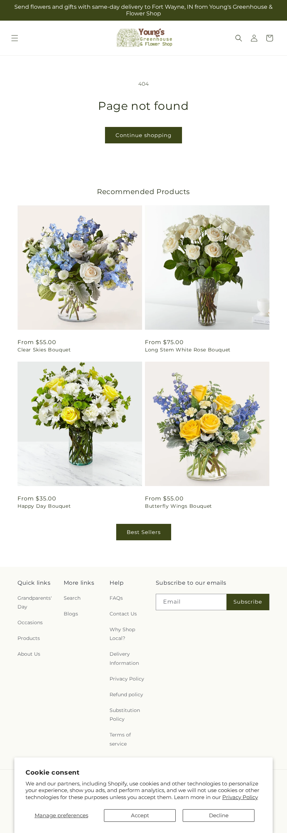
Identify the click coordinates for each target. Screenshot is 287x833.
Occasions (30, 622)
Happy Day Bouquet (44, 506)
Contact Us (123, 614)
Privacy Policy (240, 797)
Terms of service (120, 739)
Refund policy (126, 694)
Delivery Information (124, 658)
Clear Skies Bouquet (44, 350)
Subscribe (247, 601)
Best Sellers (144, 532)
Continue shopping (143, 135)
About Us (29, 654)
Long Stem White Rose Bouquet (188, 350)
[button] (14, 38)
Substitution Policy (125, 714)
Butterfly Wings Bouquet (178, 506)
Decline (219, 815)
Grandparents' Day (35, 602)
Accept (140, 815)
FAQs (116, 598)
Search (72, 598)
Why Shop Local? (122, 633)
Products (29, 638)
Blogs (71, 614)
